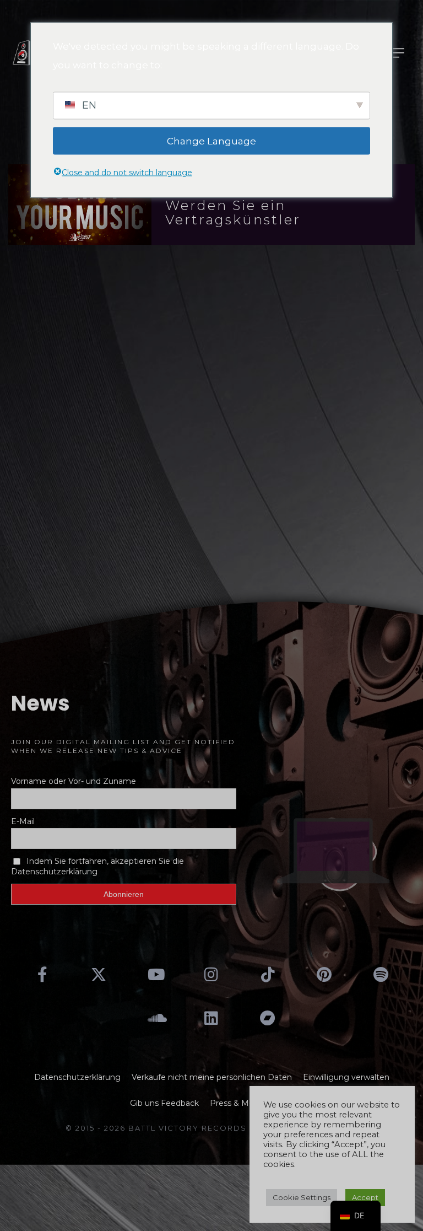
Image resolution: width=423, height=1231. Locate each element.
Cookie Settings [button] (301, 1197)
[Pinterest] (324, 974)
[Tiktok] (267, 974)
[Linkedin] (211, 1017)
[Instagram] (211, 974)
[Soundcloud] (154, 1017)
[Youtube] (154, 974)
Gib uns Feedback (164, 1103)
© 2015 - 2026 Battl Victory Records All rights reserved (211, 1128)
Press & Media (237, 1103)
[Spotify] (380, 974)
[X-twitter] (98, 974)
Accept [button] (365, 1197)
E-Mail (23, 821)
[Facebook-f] (42, 974)
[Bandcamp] (267, 1017)
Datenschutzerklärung (77, 1077)
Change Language (211, 140)
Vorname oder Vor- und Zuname (73, 781)
